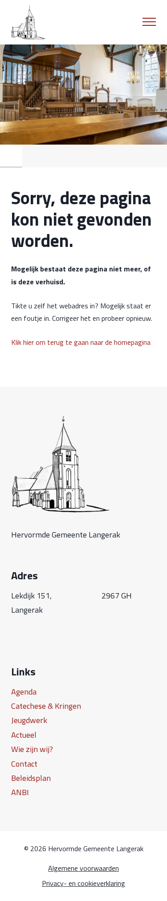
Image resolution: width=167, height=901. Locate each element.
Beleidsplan (31, 778)
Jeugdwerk (29, 720)
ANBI (20, 792)
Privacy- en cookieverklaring (83, 883)
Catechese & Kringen (46, 706)
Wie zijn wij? (32, 749)
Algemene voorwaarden (83, 868)
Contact (24, 764)
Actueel (24, 735)
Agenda (24, 692)
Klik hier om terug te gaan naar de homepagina (81, 342)
